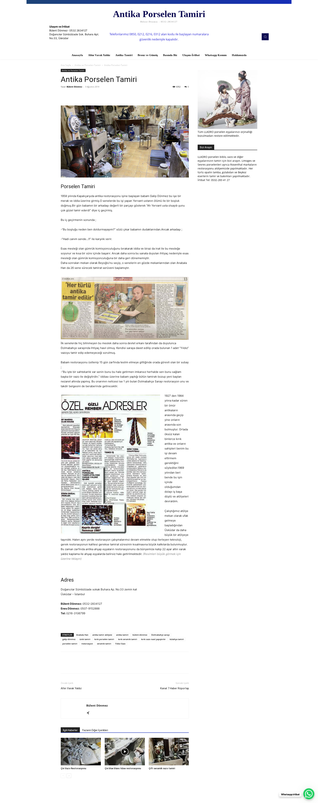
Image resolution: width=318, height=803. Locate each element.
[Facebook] (64, 95)
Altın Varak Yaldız (71, 688)
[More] (98, 95)
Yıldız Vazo (120, 643)
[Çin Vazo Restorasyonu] (81, 751)
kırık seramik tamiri (127, 639)
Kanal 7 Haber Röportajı (174, 688)
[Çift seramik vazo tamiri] (169, 751)
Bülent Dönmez (74, 86)
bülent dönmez (139, 634)
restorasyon (87, 643)
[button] (265, 36)
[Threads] (96, 713)
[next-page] (69, 775)
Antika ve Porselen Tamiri (88, 65)
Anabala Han (82, 634)
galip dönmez (68, 639)
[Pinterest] (81, 95)
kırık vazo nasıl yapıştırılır (153, 639)
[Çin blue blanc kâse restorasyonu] (125, 751)
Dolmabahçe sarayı (160, 634)
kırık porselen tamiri (104, 639)
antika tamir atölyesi (102, 634)
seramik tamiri (104, 643)
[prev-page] (63, 775)
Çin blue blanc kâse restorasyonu (123, 768)
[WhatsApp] (89, 95)
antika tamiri (122, 634)
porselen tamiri (69, 643)
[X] (73, 95)
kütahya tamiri (177, 639)
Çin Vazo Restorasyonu (73, 768)
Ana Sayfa (66, 65)
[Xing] (89, 713)
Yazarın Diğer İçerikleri (95, 730)
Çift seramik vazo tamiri (162, 768)
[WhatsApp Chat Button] (308, 793)
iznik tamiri (85, 639)
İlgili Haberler (70, 730)
